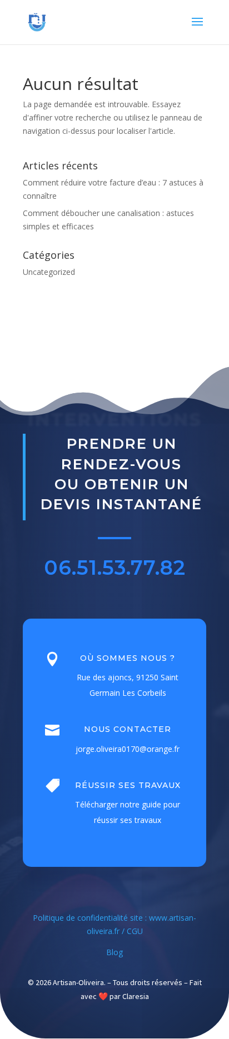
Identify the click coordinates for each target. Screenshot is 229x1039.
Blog (114, 952)
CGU (135, 931)
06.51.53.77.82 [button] (115, 567)
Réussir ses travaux (128, 785)
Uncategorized (49, 272)
